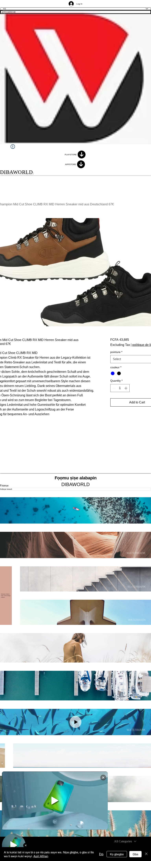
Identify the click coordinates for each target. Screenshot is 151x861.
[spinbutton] (119, 388)
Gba (135, 854)
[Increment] (126, 388)
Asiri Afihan (40, 856)
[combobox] (125, 841)
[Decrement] (113, 388)
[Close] (146, 854)
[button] (75, 510)
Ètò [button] (101, 854)
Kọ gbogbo (117, 854)
